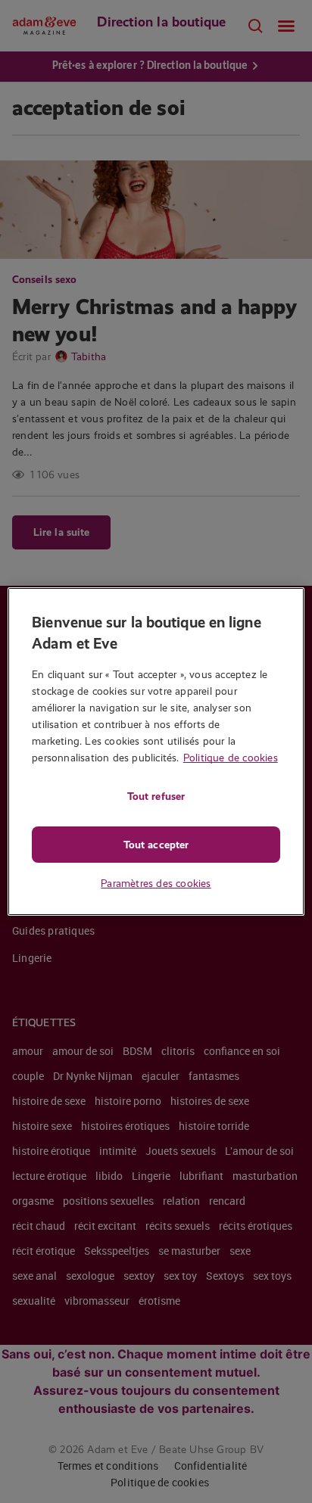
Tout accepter (156, 845)
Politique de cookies (230, 758)
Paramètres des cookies (156, 883)
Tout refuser (156, 796)
